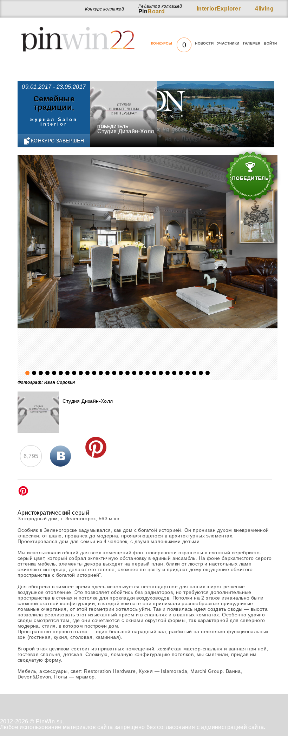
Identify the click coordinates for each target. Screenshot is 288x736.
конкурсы (168, 43)
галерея (252, 43)
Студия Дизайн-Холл (125, 131)
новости (204, 43)
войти (270, 43)
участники (228, 43)
